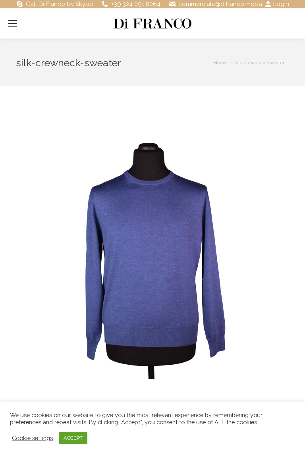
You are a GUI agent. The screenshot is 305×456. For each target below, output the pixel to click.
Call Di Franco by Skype (59, 4)
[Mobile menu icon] (12, 23)
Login (281, 4)
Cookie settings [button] (32, 438)
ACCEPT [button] (73, 438)
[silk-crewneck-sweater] (152, 242)
